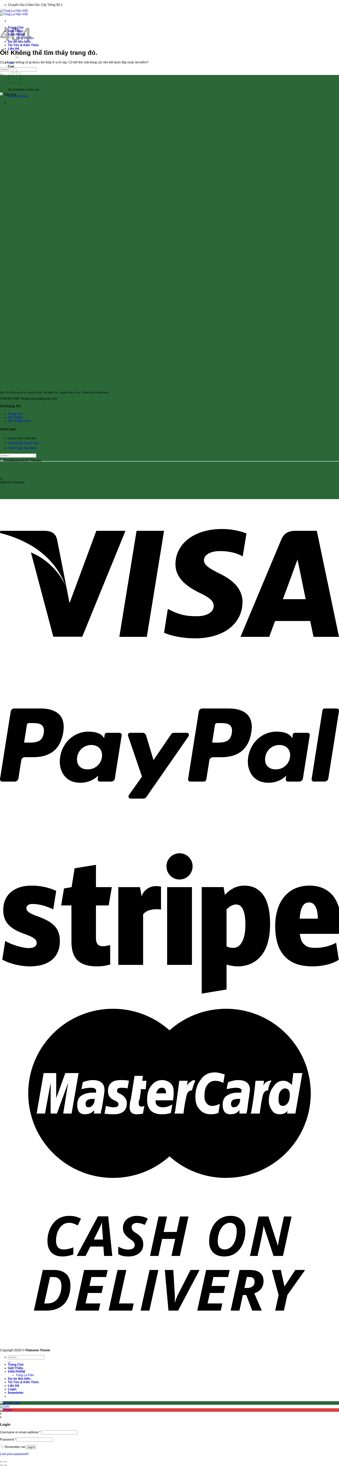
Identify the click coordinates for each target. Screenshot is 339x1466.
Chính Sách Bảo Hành (22, 448)
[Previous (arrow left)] (1, 1465)
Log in (31, 1447)
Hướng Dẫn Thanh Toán (23, 443)
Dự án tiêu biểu (19, 1378)
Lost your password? (14, 1454)
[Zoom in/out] (5, 1461)
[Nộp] (17, 57)
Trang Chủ (15, 414)
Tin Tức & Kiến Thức (23, 45)
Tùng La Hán (25, 1375)
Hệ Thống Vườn (19, 421)
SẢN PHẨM (16, 1371)
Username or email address (20, 1432)
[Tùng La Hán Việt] (14, 12)
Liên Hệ (13, 48)
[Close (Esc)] (1, 1461)
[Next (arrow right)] (5, 1465)
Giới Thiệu (15, 417)
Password (8, 1439)
